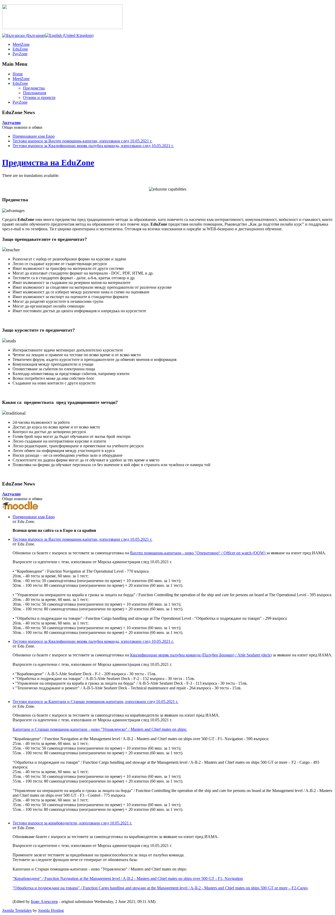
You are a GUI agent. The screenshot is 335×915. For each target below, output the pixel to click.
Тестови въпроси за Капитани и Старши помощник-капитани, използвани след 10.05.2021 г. (95, 701)
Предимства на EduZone (48, 162)
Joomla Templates (17, 910)
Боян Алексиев (44, 901)
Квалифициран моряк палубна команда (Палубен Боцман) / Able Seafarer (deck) (201, 655)
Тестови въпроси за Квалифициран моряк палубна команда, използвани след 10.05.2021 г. (93, 145)
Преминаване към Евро (34, 136)
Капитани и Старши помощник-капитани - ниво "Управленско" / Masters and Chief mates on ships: (100, 729)
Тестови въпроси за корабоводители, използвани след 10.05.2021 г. (72, 823)
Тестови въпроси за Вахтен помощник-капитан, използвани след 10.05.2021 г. (82, 141)
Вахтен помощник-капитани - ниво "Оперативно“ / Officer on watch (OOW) (198, 553)
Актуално (11, 122)
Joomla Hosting (51, 910)
